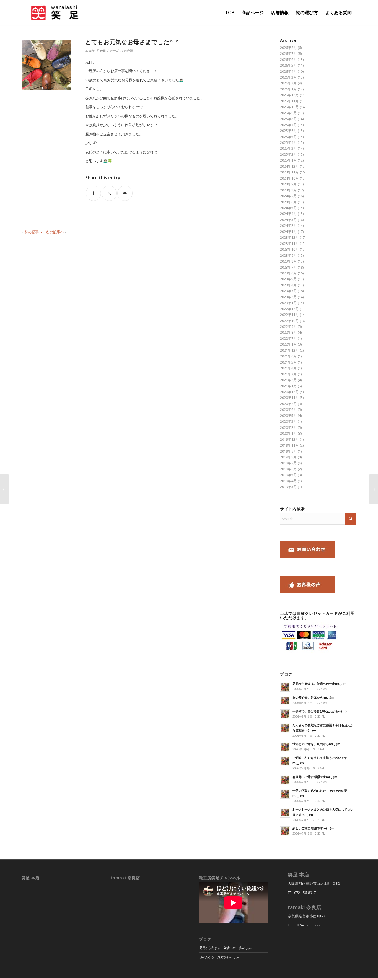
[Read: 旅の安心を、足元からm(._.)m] (285, 700)
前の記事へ (33, 231)
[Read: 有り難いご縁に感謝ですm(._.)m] (285, 780)
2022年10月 (289, 320)
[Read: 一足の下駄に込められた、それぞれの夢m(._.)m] (285, 794)
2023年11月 (289, 243)
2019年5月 (288, 474)
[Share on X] (109, 193)
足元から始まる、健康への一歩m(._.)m (319, 683)
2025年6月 (288, 130)
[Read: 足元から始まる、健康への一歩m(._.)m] (285, 687)
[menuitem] (229, 12)
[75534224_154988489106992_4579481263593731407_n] (46, 65)
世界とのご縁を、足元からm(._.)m (316, 744)
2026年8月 (288, 47)
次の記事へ (55, 231)
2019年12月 (289, 439)
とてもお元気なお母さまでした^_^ (132, 42)
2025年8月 (288, 118)
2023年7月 (288, 267)
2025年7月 (288, 124)
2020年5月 (288, 415)
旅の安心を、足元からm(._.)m (313, 697)
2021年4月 (288, 367)
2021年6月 (288, 356)
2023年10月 (289, 249)
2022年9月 (288, 326)
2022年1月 (288, 344)
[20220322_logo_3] (54, 12)
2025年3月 (288, 148)
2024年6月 (288, 201)
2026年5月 (288, 65)
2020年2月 (288, 427)
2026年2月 (288, 83)
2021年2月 (288, 379)
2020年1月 (288, 433)
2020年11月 (289, 397)
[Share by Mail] (125, 193)
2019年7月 (288, 462)
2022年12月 (289, 308)
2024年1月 (288, 231)
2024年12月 (289, 166)
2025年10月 (289, 106)
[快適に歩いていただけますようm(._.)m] (4, 489)
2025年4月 (288, 142)
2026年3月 (288, 77)
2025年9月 (288, 112)
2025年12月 (289, 94)
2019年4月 (288, 480)
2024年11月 (289, 172)
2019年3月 (288, 486)
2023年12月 (289, 237)
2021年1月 (288, 385)
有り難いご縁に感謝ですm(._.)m (314, 777)
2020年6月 (288, 409)
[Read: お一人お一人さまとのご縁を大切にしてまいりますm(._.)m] (285, 813)
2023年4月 (288, 284)
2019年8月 (288, 457)
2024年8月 (288, 190)
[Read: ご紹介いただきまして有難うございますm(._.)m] (285, 761)
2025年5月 (288, 136)
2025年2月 (288, 154)
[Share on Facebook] (93, 193)
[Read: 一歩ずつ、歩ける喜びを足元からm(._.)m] (285, 714)
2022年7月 (288, 338)
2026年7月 (288, 53)
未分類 (128, 51)
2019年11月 (289, 445)
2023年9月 (288, 255)
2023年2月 (288, 296)
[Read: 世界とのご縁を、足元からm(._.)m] (285, 747)
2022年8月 (288, 332)
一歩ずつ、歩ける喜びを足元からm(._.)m (320, 711)
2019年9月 (288, 451)
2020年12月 (289, 391)
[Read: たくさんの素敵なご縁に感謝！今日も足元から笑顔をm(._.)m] (285, 728)
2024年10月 (289, 178)
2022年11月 (289, 314)
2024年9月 (288, 183)
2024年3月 (288, 219)
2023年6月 (288, 273)
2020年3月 (288, 421)
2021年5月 (288, 362)
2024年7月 (288, 195)
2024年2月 (288, 225)
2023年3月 (288, 290)
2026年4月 (288, 71)
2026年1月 (288, 89)
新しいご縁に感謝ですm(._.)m (313, 828)
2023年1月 (288, 302)
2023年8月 (288, 261)
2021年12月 (289, 350)
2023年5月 (288, 278)
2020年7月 (288, 403)
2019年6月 (288, 468)
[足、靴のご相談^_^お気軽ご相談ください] (373, 489)
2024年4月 (288, 213)
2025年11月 (289, 100)
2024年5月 (288, 207)
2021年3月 (288, 374)
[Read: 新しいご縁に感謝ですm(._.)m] (285, 831)
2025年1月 (288, 160)
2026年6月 (288, 59)
